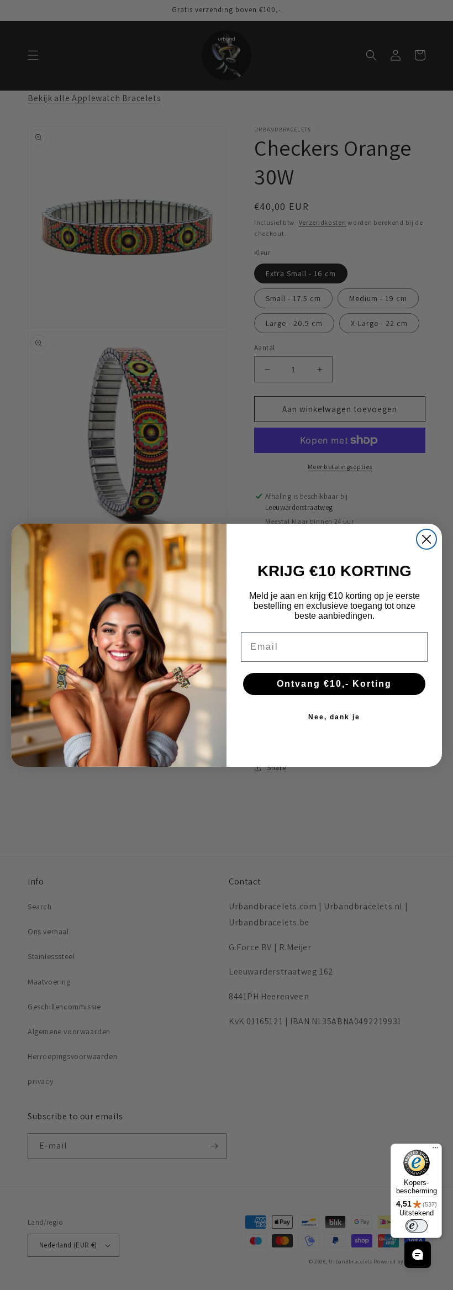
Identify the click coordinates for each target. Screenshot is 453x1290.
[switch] (416, 1226)
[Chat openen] (417, 1254)
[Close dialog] (426, 539)
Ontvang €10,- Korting (334, 683)
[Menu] (435, 1150)
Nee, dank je (334, 717)
